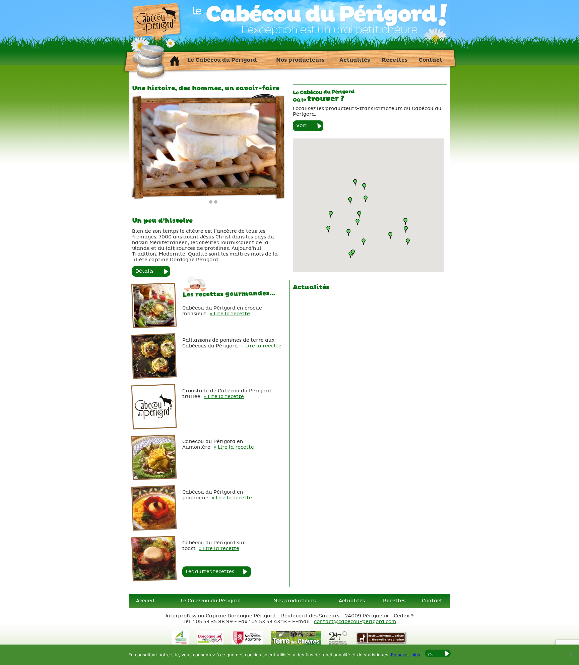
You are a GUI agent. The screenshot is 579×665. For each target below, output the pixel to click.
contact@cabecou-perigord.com (355, 621)
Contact (432, 601)
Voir (301, 125)
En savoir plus (405, 654)
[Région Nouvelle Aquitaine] (247, 643)
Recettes (394, 601)
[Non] (570, 655)
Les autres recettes (210, 571)
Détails (144, 271)
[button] (358, 222)
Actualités (352, 601)
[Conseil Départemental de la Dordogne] (210, 643)
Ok (431, 654)
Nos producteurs (294, 601)
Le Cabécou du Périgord (211, 601)
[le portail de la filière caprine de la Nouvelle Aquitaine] (296, 643)
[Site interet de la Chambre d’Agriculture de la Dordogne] (180, 643)
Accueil (145, 601)
